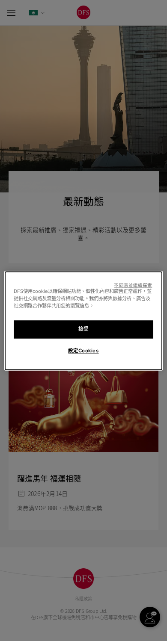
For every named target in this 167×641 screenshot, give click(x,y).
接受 (83, 329)
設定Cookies (83, 351)
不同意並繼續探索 (133, 285)
